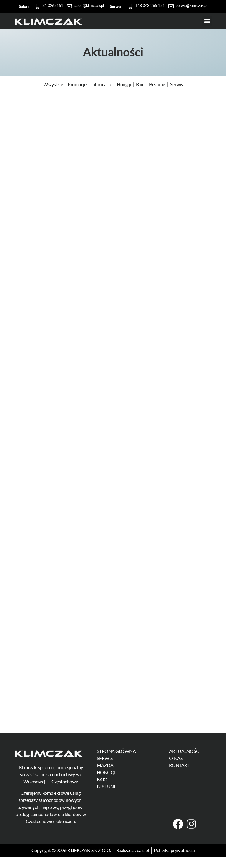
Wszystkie (53, 84)
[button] (207, 21)
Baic (140, 84)
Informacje (101, 84)
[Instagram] (191, 824)
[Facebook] (178, 824)
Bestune (157, 84)
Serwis (176, 84)
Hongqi (124, 84)
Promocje (77, 84)
